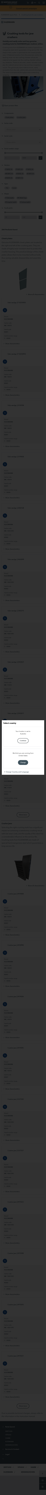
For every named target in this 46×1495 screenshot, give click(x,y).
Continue (23, 741)
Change (23, 762)
